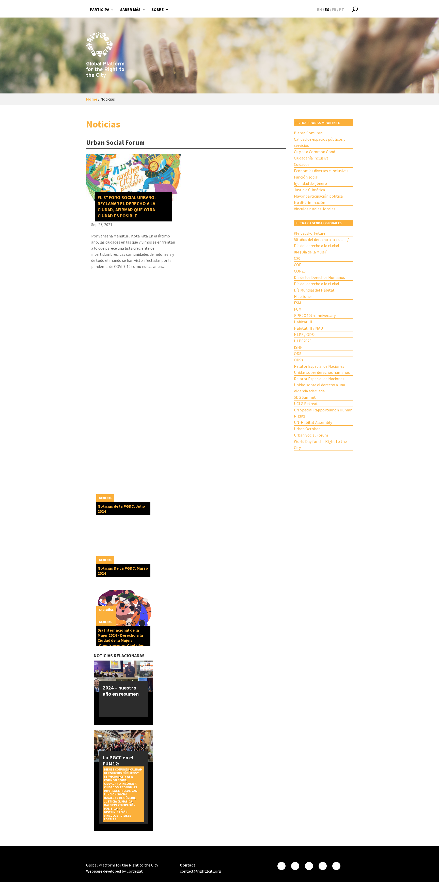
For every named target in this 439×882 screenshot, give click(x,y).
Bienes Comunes (308, 132)
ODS (297, 353)
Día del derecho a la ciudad (316, 283)
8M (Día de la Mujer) (310, 251)
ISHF (298, 347)
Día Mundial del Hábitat (314, 290)
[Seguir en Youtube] (309, 866)
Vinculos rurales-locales (314, 208)
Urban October (307, 428)
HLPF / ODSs (305, 334)
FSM (297, 302)
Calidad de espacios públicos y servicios (319, 142)
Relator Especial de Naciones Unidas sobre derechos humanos (322, 369)
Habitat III (303, 321)
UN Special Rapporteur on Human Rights (323, 413)
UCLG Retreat (306, 403)
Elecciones (303, 296)
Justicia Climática (309, 189)
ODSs (298, 359)
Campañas (106, 610)
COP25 (300, 271)
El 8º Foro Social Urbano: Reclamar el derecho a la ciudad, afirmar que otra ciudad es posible (127, 207)
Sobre (157, 9)
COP (298, 264)
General (105, 498)
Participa (99, 9)
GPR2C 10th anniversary (315, 315)
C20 (297, 258)
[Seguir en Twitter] (295, 866)
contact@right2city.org (200, 871)
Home (91, 99)
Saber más (130, 9)
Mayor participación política (318, 196)
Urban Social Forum (311, 435)
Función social (306, 177)
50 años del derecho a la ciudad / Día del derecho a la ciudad (321, 242)
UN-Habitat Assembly (313, 422)
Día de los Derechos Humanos (319, 277)
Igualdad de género (310, 183)
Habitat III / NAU (308, 328)
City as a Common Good (314, 151)
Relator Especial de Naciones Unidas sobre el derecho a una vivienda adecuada (319, 384)
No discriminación (309, 202)
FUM (298, 309)
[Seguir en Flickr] (323, 866)
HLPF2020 (302, 340)
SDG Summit (305, 397)
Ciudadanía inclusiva (311, 158)
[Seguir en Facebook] (281, 866)
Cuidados (301, 164)
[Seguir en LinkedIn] (336, 866)
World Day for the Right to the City (320, 444)
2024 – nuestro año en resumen (121, 690)
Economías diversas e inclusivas (321, 170)
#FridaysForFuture (309, 233)
